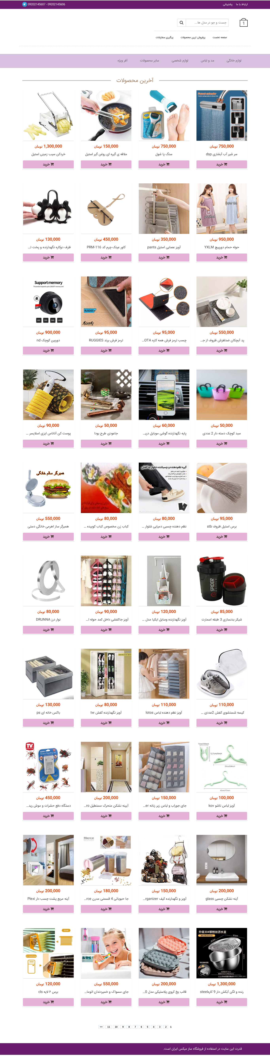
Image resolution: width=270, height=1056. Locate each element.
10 (116, 1027)
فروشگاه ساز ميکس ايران (187, 1049)
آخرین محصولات (135, 80)
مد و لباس (207, 60)
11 (108, 1027)
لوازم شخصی (180, 60)
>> (101, 1027)
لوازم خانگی (234, 60)
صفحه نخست (220, 38)
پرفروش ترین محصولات (193, 38)
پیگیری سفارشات (164, 38)
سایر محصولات (149, 60)
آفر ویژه (122, 60)
